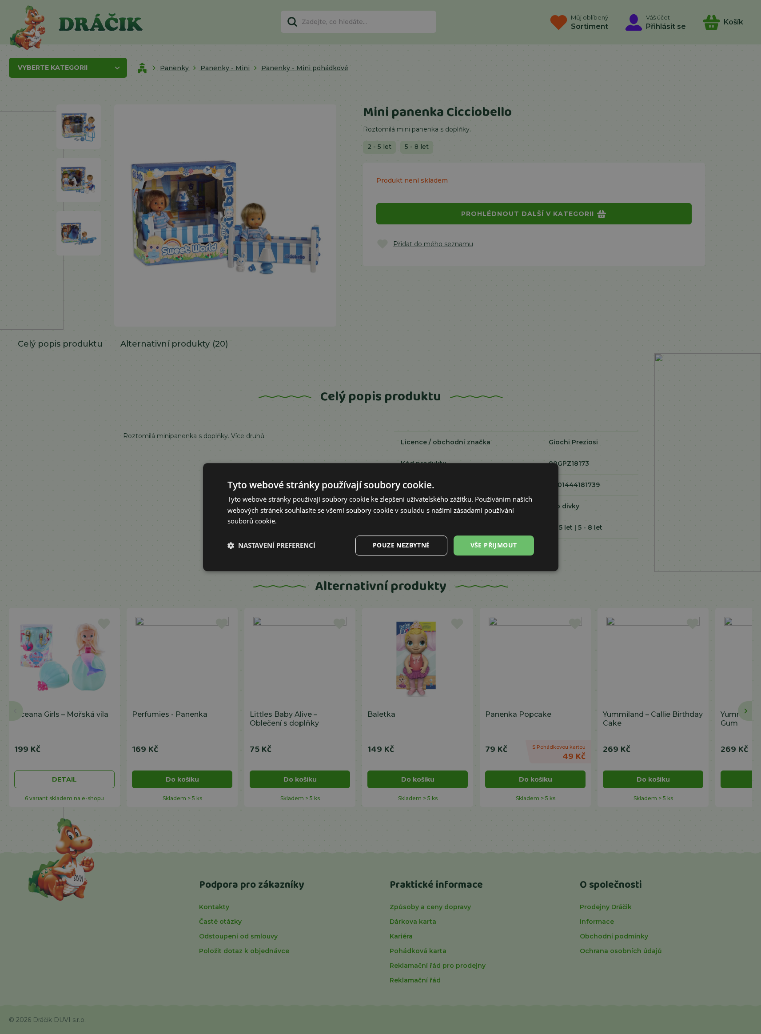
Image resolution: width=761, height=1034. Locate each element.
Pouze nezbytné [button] (401, 545)
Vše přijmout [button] (493, 545)
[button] (271, 546)
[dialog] (380, 517)
